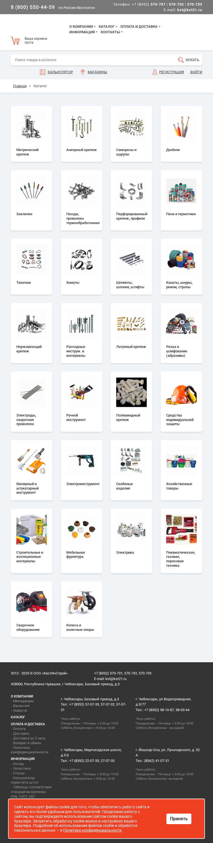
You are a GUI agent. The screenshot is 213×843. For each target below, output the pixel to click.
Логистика (22, 768)
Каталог (107, 26)
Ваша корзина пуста (36, 40)
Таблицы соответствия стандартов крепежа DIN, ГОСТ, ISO (31, 792)
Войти (196, 72)
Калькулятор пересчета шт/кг (25, 780)
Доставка (21, 733)
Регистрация (171, 72)
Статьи (19, 773)
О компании (81, 26)
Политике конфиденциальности (92, 830)
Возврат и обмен (27, 743)
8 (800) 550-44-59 (33, 7)
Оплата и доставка (139, 26)
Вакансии (21, 706)
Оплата (19, 729)
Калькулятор (60, 72)
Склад (18, 764)
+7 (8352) (149, 4)
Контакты (110, 32)
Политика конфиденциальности (30, 750)
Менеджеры (23, 701)
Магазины (97, 72)
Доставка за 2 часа (29, 738)
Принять (179, 818)
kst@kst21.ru (115, 679)
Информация (82, 32)
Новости (20, 710)
